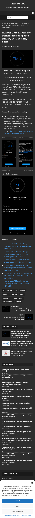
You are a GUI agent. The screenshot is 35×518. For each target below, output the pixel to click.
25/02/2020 (15, 355)
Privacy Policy (7, 515)
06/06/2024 (6, 405)
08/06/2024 (6, 400)
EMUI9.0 (22, 291)
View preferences (17, 511)
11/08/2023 (6, 424)
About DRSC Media (26, 515)
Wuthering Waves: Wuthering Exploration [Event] (16, 370)
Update (18, 302)
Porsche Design (17, 298)
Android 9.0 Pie (12, 291)
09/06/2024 (6, 386)
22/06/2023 (6, 444)
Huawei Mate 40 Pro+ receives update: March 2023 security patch (17, 461)
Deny (17, 506)
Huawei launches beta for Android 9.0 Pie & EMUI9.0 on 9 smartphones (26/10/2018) (18, 275)
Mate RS (5, 298)
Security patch (8, 302)
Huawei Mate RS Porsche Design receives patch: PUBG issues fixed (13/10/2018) (16, 283)
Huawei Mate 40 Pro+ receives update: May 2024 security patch (16, 415)
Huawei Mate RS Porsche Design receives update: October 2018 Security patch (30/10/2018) (18, 267)
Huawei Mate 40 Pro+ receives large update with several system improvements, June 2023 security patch (17, 440)
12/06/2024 (6, 373)
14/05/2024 (6, 419)
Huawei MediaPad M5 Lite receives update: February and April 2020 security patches (21, 333)
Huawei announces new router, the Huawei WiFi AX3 (21, 352)
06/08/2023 (6, 429)
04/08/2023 (15, 345)
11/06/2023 (6, 451)
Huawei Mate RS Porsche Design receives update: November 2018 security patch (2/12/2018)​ (16, 254)
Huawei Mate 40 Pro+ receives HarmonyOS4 (16, 427)
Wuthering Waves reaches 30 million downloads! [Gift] (14, 377)
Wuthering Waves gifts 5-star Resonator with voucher (17, 409)
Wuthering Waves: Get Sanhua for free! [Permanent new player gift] (15, 383)
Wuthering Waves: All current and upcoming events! (17, 397)
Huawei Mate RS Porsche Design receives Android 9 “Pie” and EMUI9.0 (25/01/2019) (17, 246)
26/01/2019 (7, 47)
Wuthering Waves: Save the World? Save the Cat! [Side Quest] (17, 390)
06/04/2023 (6, 464)
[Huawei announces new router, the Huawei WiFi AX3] (6, 353)
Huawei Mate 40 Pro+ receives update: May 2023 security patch (16, 448)
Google (5, 294)
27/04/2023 (6, 458)
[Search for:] (17, 17)
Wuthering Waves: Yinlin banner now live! (16, 403)
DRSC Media (16, 47)
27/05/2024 (6, 412)
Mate (21, 294)
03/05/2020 (15, 337)
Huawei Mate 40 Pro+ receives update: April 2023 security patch (16, 454)
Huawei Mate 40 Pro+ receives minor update (17, 422)
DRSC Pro (23, 355)
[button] (32, 483)
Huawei (14, 294)
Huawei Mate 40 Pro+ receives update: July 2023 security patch (22, 342)
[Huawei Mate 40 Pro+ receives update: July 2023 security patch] (6, 343)
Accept (17, 501)
